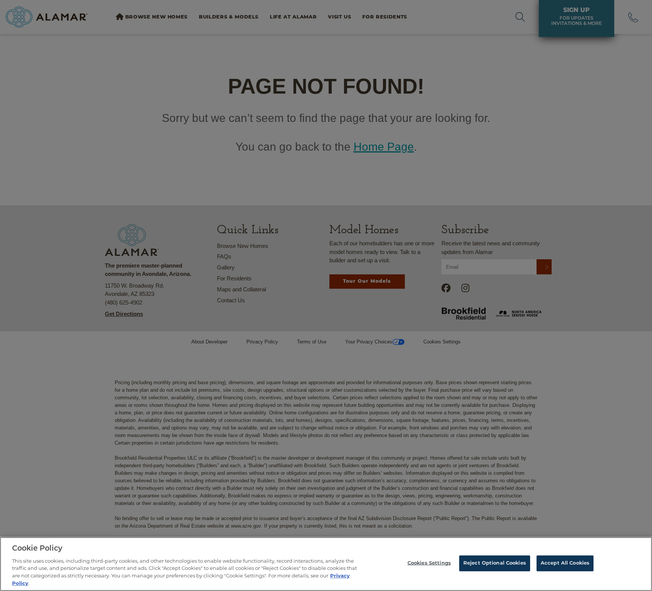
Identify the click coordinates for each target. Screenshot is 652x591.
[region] (326, 564)
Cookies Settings (429, 563)
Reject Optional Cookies (494, 563)
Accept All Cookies (565, 563)
